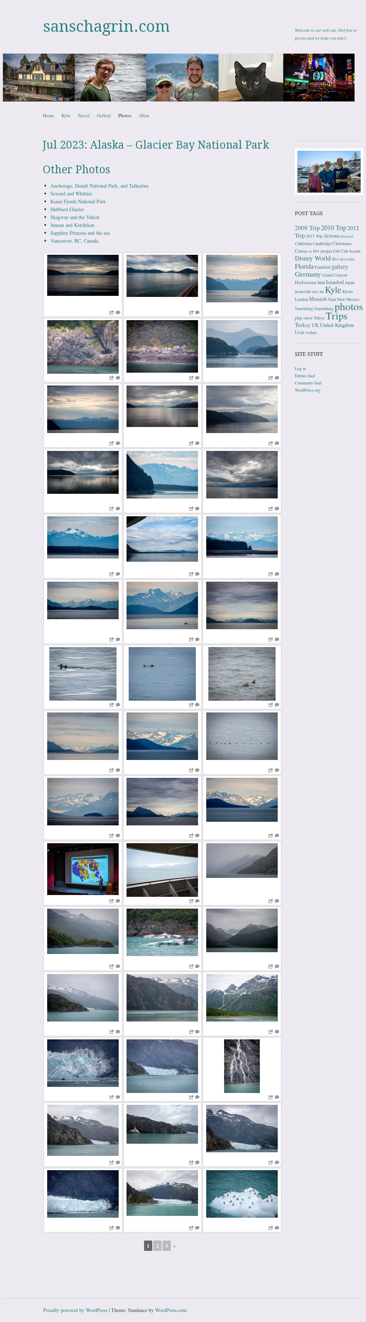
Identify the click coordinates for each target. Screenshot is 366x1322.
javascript (303, 291)
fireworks (347, 259)
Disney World (313, 258)
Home (48, 115)
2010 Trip (333, 227)
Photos (125, 115)
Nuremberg (323, 308)
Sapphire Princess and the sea (80, 232)
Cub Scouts (351, 251)
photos (349, 306)
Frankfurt (323, 267)
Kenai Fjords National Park (78, 201)
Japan (350, 282)
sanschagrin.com (106, 26)
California (303, 243)
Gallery (104, 115)
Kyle (65, 115)
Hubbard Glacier (67, 209)
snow (308, 317)
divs (335, 259)
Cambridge (322, 243)
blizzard (347, 236)
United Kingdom (337, 325)
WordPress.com (171, 1310)
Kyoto (347, 291)
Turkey (303, 324)
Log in (300, 368)
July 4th (318, 291)
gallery (340, 266)
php (298, 317)
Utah (300, 332)
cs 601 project (320, 251)
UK (315, 325)
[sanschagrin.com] (183, 77)
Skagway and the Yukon (74, 217)
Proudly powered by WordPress (75, 1310)
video (311, 332)
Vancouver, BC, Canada (74, 240)
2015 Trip (314, 236)
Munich (318, 298)
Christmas (342, 243)
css (336, 250)
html (321, 282)
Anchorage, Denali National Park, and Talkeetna (99, 185)
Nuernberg (304, 308)
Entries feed (305, 375)
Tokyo (319, 317)
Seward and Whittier (71, 193)
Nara (332, 299)
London (301, 299)
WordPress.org (307, 390)
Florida (304, 266)
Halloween (305, 282)
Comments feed (308, 383)
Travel (84, 115)
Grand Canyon (334, 275)
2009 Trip (307, 228)
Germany (308, 274)
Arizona (331, 235)
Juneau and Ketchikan (72, 225)
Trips (336, 315)
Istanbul (335, 281)
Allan (144, 115)
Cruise (301, 251)
